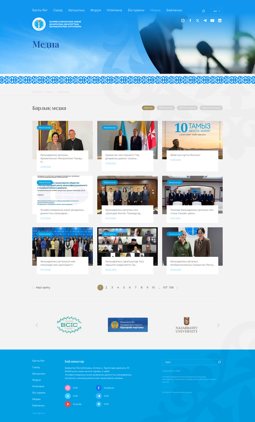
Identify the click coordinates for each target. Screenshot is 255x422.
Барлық (148, 107)
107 (165, 287)
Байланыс (174, 10)
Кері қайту (42, 287)
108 (171, 287)
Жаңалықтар (166, 107)
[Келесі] (177, 287)
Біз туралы (136, 10)
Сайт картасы (38, 413)
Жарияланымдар (211, 107)
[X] (198, 20)
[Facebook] (190, 20)
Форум (95, 10)
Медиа (155, 10)
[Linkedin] (220, 20)
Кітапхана (114, 10)
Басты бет (39, 10)
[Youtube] (212, 20)
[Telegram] (205, 20)
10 (153, 287)
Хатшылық (76, 10)
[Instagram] (183, 20)
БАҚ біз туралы (187, 107)
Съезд (57, 10)
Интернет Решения (171, 392)
